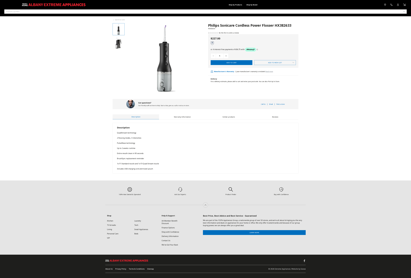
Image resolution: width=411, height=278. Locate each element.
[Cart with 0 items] (404, 5)
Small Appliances (141, 229)
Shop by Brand (251, 5)
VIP (108, 238)
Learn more (254, 233)
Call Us (263, 104)
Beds (136, 233)
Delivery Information (170, 236)
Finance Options (168, 227)
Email (271, 104)
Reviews (275, 117)
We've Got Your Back (170, 245)
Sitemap (150, 269)
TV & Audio (111, 225)
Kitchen (110, 221)
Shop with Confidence (170, 232)
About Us (109, 269)
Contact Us (166, 240)
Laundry (137, 221)
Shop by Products (235, 5)
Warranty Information (182, 117)
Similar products (229, 117)
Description (135, 117)
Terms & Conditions (137, 269)
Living (109, 229)
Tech (136, 225)
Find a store (280, 104)
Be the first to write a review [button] (229, 33)
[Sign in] (398, 5)
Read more (269, 71)
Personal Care (112, 233)
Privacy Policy (120, 269)
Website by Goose (298, 269)
